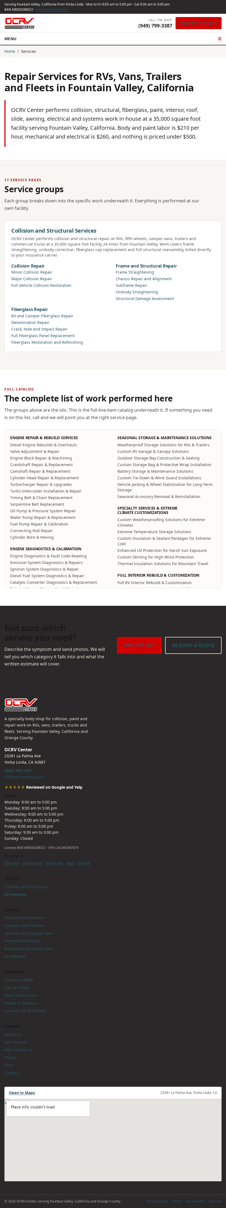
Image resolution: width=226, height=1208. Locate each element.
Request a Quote (198, 23)
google (83, 863)
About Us (12, 1034)
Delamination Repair (30, 322)
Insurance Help (18, 980)
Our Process (15, 1042)
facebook (54, 863)
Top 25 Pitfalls (17, 987)
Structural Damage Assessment (145, 298)
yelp (70, 863)
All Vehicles (14, 956)
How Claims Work (20, 995)
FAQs (9, 1065)
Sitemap (215, 1201)
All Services (15, 894)
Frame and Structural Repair (146, 266)
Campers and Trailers (24, 925)
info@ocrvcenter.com (52, 9)
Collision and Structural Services (53, 230)
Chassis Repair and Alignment (144, 278)
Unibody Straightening (137, 292)
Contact (11, 1072)
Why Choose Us (18, 1049)
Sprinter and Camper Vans (28, 933)
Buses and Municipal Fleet (28, 948)
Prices (9, 1057)
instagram (32, 863)
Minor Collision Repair (31, 272)
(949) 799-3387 (139, 645)
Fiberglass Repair (29, 309)
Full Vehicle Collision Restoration (41, 285)
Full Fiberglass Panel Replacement (43, 335)
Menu (113, 38)
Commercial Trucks (21, 940)
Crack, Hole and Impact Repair (39, 329)
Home (9, 51)
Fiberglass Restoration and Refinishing (47, 342)
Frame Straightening (135, 272)
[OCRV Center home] (19, 23)
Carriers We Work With (25, 1010)
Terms (176, 1201)
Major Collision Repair (31, 278)
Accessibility (195, 1201)
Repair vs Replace (20, 1003)
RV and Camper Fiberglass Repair (42, 315)
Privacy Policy (157, 1201)
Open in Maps (22, 1092)
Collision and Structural (26, 886)
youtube (12, 863)
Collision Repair (28, 266)
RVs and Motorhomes (24, 917)
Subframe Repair (131, 285)
